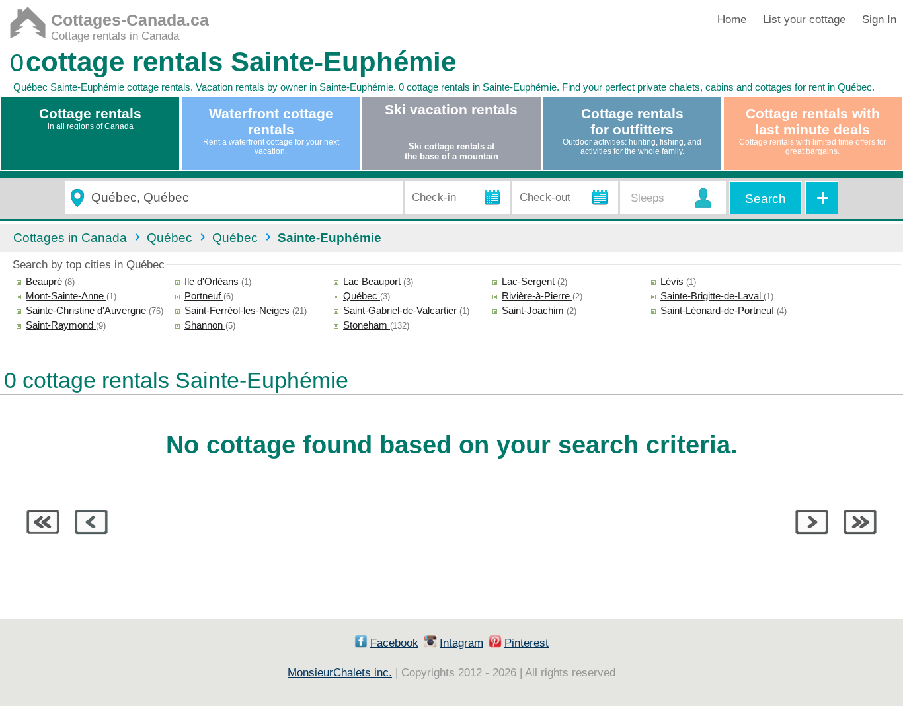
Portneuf (203, 295)
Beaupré (45, 281)
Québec (361, 295)
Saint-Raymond (61, 325)
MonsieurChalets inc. (340, 672)
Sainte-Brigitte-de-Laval (712, 295)
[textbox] (241, 198)
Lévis (673, 281)
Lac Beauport (373, 281)
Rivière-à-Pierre (537, 295)
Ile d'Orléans (212, 281)
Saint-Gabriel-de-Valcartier (401, 310)
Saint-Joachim (534, 310)
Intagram (461, 643)
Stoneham (366, 325)
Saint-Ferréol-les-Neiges (238, 310)
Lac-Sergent (529, 281)
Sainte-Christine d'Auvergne (87, 310)
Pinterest (526, 643)
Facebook (394, 643)
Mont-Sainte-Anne (66, 295)
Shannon (204, 325)
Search (765, 199)
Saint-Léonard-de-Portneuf (718, 310)
